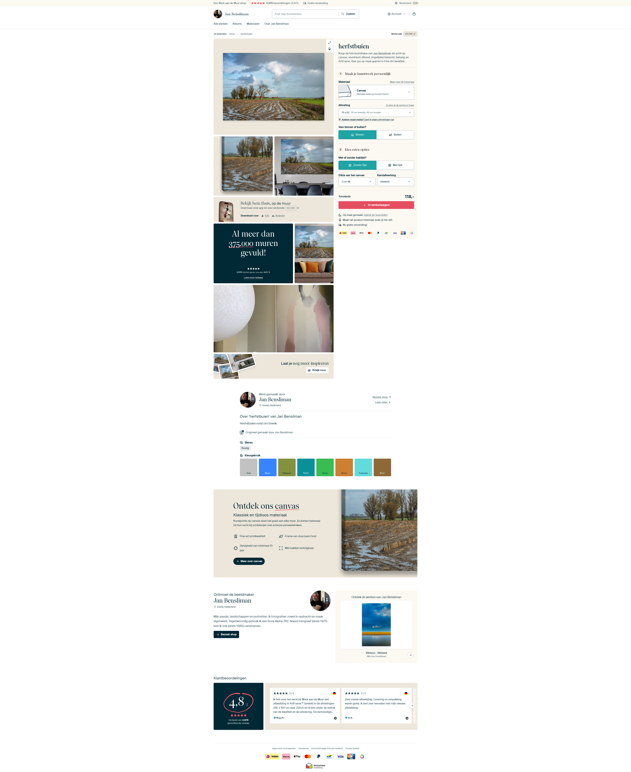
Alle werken (221, 23)
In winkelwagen (379, 205)
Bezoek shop (380, 397)
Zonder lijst (360, 165)
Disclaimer (303, 748)
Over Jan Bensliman (276, 23)
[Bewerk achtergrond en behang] (329, 49)
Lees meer (381, 402)
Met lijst (397, 165)
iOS (267, 215)
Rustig (245, 448)
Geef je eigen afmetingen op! (368, 119)
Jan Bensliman (237, 14)
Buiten (397, 134)
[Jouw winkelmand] (414, 14)
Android (279, 215)
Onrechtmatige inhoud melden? (327, 748)
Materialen (253, 23)
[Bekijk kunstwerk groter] (329, 43)
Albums (237, 23)
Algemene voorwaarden (284, 748)
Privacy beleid (352, 748)
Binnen (360, 134)
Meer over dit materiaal (402, 81)
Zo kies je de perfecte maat (400, 105)
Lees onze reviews (253, 277)
